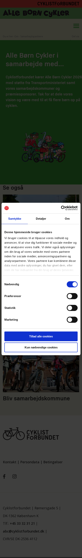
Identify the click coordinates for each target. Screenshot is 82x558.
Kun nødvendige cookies (41, 347)
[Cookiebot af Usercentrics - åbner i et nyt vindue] (61, 208)
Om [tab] (67, 218)
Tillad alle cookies (41, 336)
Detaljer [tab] (41, 218)
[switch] (72, 296)
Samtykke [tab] (14, 218)
